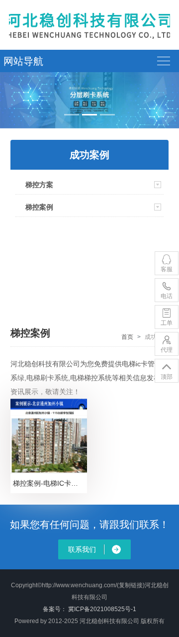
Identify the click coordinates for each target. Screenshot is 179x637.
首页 (127, 336)
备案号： (55, 609)
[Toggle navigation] (168, 61)
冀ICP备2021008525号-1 (102, 609)
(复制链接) (131, 585)
